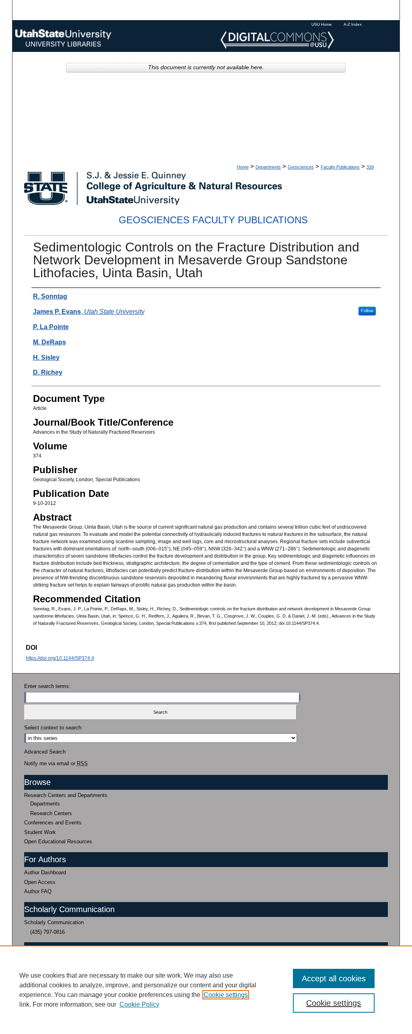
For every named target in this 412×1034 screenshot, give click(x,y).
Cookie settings (226, 994)
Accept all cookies (334, 978)
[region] (206, 989)
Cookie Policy (139, 1004)
